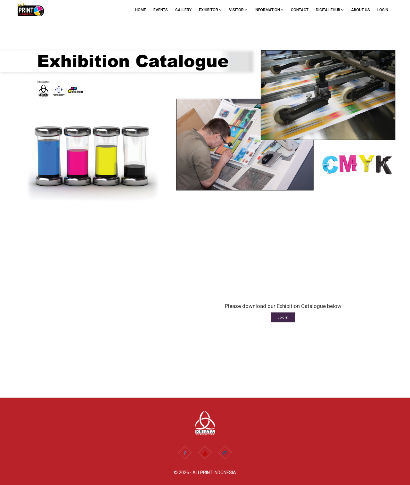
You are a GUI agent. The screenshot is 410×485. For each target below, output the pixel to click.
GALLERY (183, 10)
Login (382, 10)
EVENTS (160, 10)
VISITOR (237, 10)
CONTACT (299, 10)
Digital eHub (328, 10)
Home (140, 10)
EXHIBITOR (209, 10)
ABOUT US (360, 10)
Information (268, 10)
